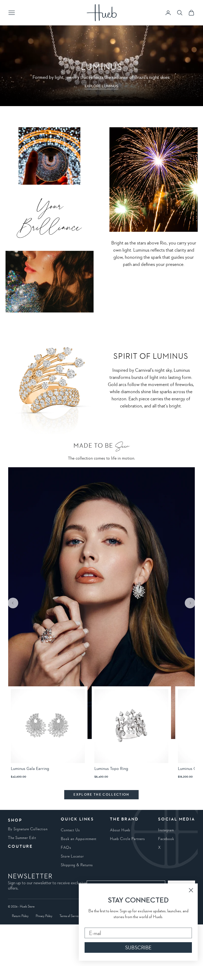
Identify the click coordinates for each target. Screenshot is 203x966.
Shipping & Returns (77, 865)
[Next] (190, 603)
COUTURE (20, 847)
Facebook (166, 839)
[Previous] (13, 603)
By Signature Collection (28, 829)
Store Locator (72, 856)
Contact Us (70, 830)
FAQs (66, 848)
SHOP (15, 820)
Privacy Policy (44, 916)
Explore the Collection (101, 794)
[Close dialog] (191, 890)
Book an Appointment (78, 839)
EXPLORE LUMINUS (101, 86)
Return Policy (20, 916)
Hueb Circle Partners (127, 839)
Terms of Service (69, 916)
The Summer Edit (22, 838)
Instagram (166, 830)
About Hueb (120, 830)
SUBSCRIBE (138, 947)
